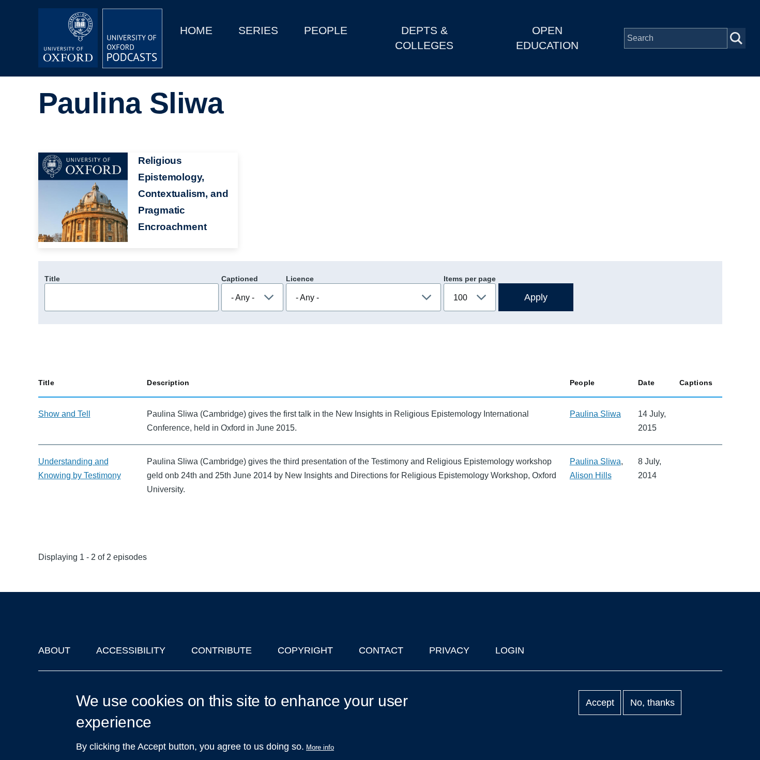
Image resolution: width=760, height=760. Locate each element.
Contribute (221, 650)
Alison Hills (591, 475)
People (325, 30)
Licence (300, 279)
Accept (600, 702)
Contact (381, 650)
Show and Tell (64, 413)
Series (258, 30)
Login (509, 650)
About (54, 650)
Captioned (239, 279)
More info (320, 747)
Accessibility (130, 650)
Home (196, 30)
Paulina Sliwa (595, 413)
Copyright (305, 650)
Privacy (449, 650)
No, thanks (652, 702)
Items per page (470, 279)
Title (52, 279)
